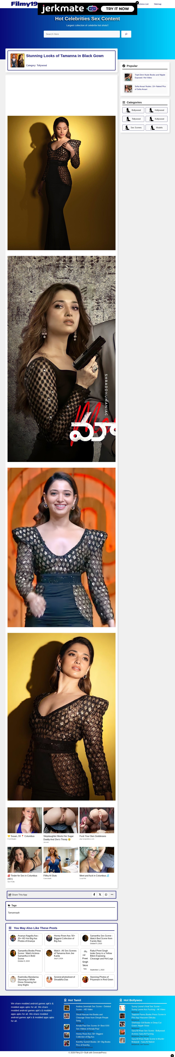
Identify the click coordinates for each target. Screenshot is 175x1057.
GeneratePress (100, 1052)
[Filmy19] (24, 4)
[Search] (126, 34)
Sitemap (157, 4)
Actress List (143, 4)
